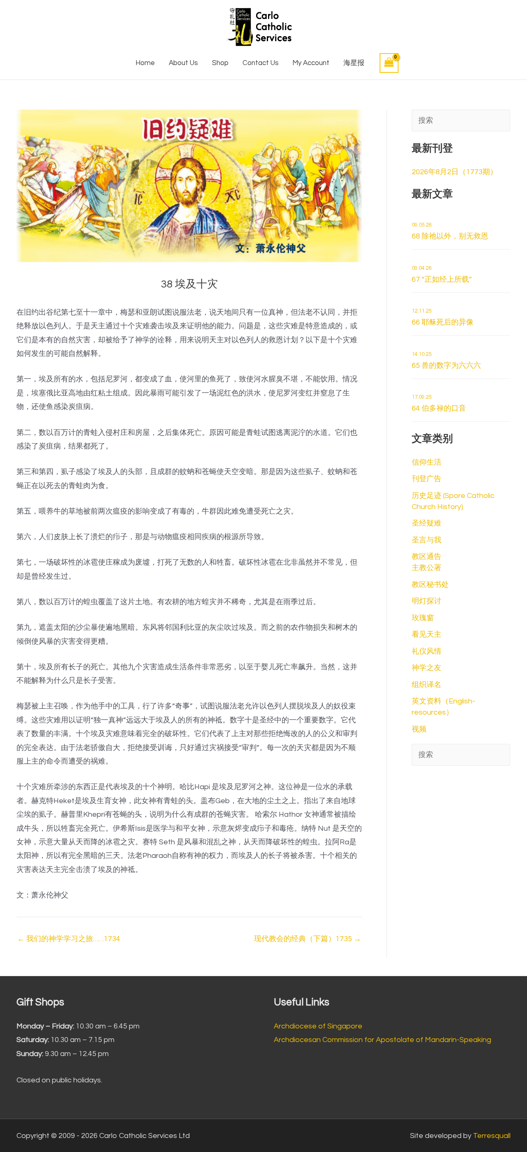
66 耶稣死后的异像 (442, 317)
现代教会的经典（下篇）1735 (307, 939)
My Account (310, 63)
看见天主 (426, 634)
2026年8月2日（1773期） (454, 172)
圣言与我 (426, 540)
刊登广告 (426, 479)
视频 (419, 729)
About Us (183, 63)
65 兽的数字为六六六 (446, 360)
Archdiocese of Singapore (318, 1026)
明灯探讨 (426, 601)
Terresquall (492, 1136)
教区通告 (426, 557)
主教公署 (426, 568)
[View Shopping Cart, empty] (389, 62)
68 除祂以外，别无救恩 (450, 231)
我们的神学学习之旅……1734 (68, 939)
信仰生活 (426, 462)
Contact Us (261, 63)
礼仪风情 (426, 651)
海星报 (353, 63)
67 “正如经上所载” (442, 274)
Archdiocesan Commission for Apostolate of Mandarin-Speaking (382, 1040)
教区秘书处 (430, 585)
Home (145, 63)
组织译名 (426, 685)
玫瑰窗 (423, 618)
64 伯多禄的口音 (439, 403)
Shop (220, 63)
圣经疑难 (426, 523)
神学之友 (426, 668)
